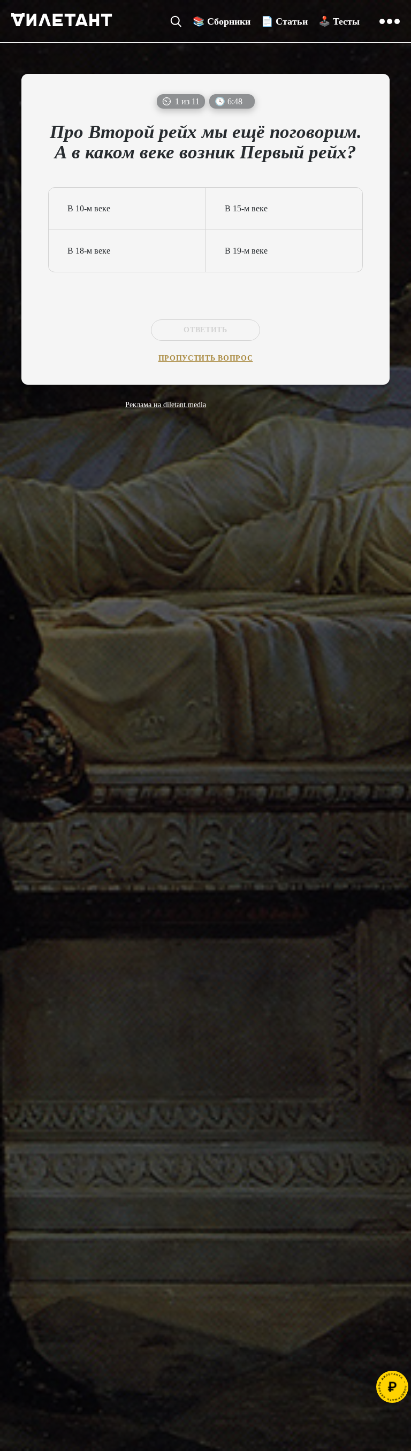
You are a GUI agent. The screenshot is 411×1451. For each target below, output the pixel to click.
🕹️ (339, 21)
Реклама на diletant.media (165, 405)
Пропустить (205, 358)
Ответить (205, 330)
